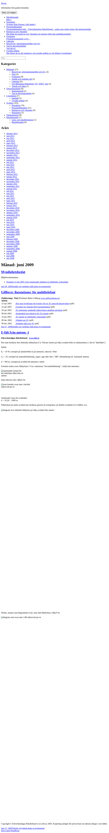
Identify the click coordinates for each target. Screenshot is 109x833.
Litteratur (10, 41)
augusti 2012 (11, 160)
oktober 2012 (12, 155)
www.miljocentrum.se (50, 298)
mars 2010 (10, 227)
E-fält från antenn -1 (15, 332)
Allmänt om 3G (22, 320)
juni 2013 (10, 136)
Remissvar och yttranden (38, 33)
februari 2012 (12, 174)
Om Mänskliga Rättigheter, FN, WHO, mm (30, 84)
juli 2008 (10, 253)
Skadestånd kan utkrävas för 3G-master (32, 313)
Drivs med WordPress (10, 831)
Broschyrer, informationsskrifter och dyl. (23, 43)
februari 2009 (12, 239)
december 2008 (12, 241)
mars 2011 (10, 201)
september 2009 (13, 234)
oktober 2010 (12, 213)
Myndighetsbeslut (13, 272)
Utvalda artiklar (39, 52)
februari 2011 (12, 203)
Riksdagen (16, 113)
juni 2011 (10, 193)
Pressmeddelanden (48, 28)
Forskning (18, 37)
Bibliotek (10, 69)
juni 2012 (10, 165)
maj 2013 (10, 138)
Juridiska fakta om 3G (24, 323)
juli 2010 (10, 220)
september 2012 (13, 157)
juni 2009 (10, 237)
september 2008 (13, 249)
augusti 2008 (11, 251)
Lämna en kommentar (41, 286)
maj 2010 (10, 225)
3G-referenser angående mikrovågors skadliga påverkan (38, 310)
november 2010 (13, 210)
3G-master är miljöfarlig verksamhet (30, 317)
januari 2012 (11, 177)
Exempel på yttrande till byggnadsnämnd (32, 307)
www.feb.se (34, 338)
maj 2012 (10, 167)
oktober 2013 (12, 133)
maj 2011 (10, 196)
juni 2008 (10, 256)
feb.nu (3, 3)
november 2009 (13, 232)
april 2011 (10, 198)
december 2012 (12, 150)
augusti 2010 (11, 217)
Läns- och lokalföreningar (22, 120)
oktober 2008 (12, 246)
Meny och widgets (9, 13)
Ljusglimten (11, 96)
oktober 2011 (11, 184)
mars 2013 (10, 143)
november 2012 (13, 153)
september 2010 (13, 215)
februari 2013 (12, 145)
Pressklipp (21, 23)
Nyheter (9, 103)
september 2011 (13, 186)
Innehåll (15, 98)
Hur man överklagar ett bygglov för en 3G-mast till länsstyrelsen (42, 303)
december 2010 (12, 208)
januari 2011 (11, 205)
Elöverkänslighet (13, 89)
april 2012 (10, 169)
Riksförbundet (12, 18)
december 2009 (12, 229)
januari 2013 (11, 148)
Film (14, 74)
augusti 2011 (11, 189)
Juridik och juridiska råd (22, 79)
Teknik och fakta (19, 86)
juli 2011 (10, 191)
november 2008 (13, 244)
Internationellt (17, 91)
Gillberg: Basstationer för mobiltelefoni (28, 292)
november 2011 (12, 181)
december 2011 (12, 179)
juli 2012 (10, 162)
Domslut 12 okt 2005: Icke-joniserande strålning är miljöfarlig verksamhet (37, 282)
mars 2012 (10, 172)
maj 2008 (10, 258)
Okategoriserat (12, 115)
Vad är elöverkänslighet (16, 47)
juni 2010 (10, 222)
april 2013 (10, 141)
